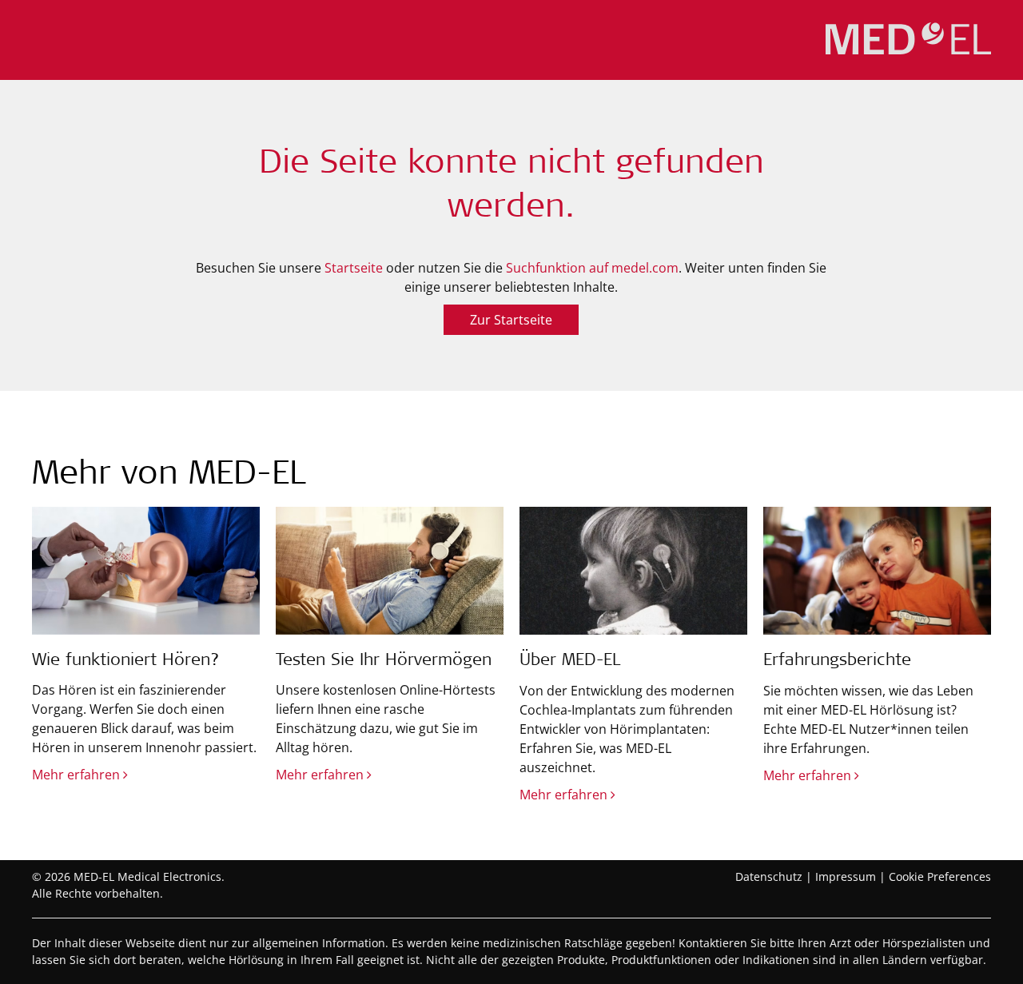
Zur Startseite (511, 320)
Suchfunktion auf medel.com (592, 268)
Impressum (845, 876)
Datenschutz (768, 876)
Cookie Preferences (940, 876)
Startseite (353, 268)
